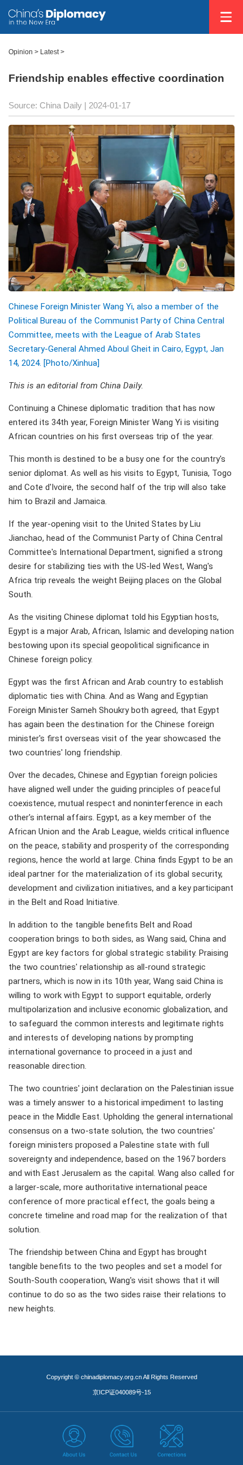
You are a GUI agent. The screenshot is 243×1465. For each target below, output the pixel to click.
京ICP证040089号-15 (122, 1392)
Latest (49, 52)
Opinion (20, 52)
